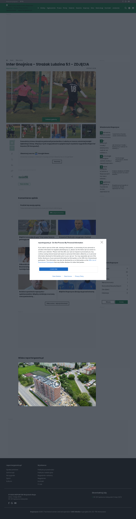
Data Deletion (56, 276)
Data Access (68, 276)
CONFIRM (53, 269)
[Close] (102, 243)
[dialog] (68, 259)
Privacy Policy (79, 276)
